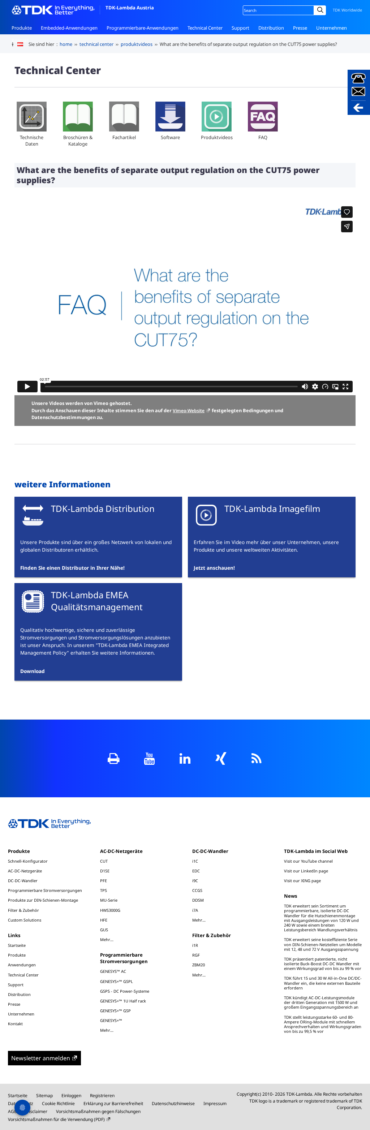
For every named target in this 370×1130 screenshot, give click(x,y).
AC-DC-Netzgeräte (25, 871)
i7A (195, 910)
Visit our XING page (302, 880)
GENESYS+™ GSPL (116, 981)
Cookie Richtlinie (58, 1103)
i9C (195, 880)
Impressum (215, 1103)
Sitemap (44, 1095)
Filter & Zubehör (23, 910)
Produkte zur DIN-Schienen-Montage (43, 900)
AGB (12, 1111)
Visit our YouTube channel (308, 861)
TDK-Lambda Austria (130, 7)
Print (113, 758)
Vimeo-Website (189, 410)
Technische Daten (31, 140)
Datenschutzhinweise (173, 1103)
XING (221, 758)
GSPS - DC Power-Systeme (124, 991)
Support (240, 28)
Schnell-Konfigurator (28, 861)
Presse (300, 28)
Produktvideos (217, 137)
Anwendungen (22, 964)
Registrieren (102, 1095)
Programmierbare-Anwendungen (142, 28)
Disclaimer (36, 1111)
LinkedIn (185, 758)
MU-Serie (108, 900)
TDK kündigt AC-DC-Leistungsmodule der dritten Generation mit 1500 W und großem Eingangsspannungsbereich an (321, 1002)
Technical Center (205, 28)
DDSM (198, 900)
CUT (104, 861)
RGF (196, 955)
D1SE (104, 871)
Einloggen (71, 1095)
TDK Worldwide (347, 10)
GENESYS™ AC (113, 971)
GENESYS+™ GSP (115, 1010)
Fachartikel (124, 137)
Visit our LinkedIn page (306, 871)
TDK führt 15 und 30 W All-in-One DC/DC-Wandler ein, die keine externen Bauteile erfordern (323, 982)
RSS (256, 758)
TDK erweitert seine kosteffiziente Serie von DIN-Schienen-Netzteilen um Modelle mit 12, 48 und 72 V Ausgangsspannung (323, 944)
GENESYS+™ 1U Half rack (123, 1001)
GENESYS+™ (111, 1020)
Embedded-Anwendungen (69, 28)
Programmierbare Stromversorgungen (45, 890)
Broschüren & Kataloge (77, 140)
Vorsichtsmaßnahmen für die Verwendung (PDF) (56, 1119)
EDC (196, 871)
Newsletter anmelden (40, 1058)
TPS (103, 890)
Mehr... (106, 939)
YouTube (149, 758)
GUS (104, 929)
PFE (103, 880)
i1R (195, 945)
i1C (195, 861)
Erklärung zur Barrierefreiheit (113, 1103)
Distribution (271, 28)
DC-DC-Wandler (23, 880)
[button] (359, 92)
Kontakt (20, 40)
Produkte (22, 28)
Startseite (17, 945)
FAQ (262, 137)
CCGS (197, 890)
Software (170, 137)
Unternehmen (331, 28)
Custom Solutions (24, 920)
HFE (103, 920)
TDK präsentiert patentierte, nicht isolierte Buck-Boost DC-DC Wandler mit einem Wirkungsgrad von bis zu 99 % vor (322, 963)
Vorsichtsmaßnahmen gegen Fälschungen (98, 1111)
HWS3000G (110, 910)
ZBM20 (198, 964)
